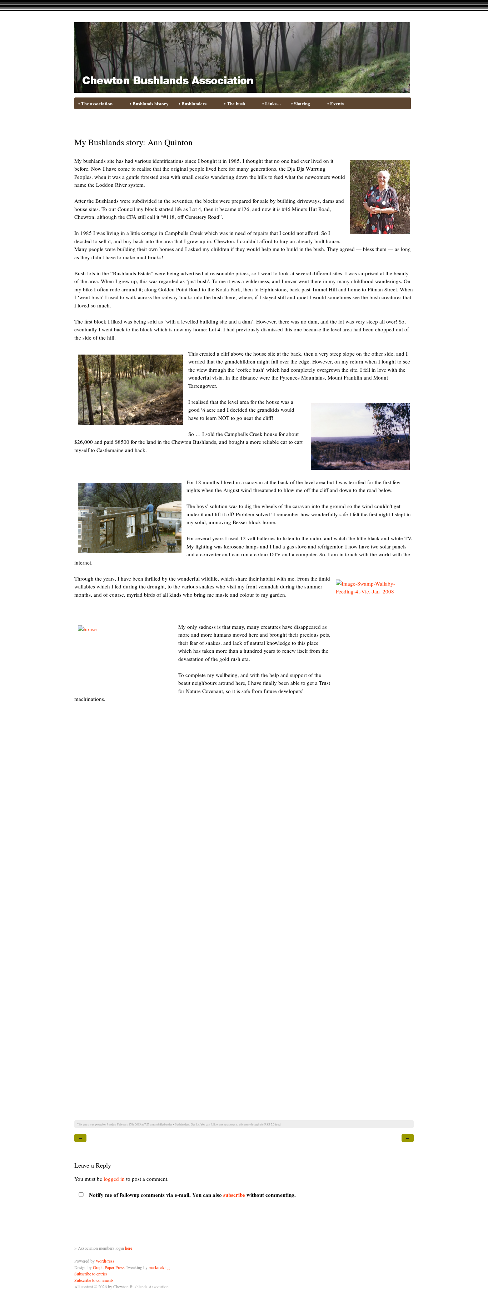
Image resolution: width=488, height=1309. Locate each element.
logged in (114, 1178)
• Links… (271, 103)
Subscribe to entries (91, 1274)
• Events (335, 103)
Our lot (195, 1124)
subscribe (234, 1195)
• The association (94, 104)
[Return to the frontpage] (242, 88)
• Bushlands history (149, 103)
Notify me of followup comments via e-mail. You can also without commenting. (192, 1195)
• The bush (233, 104)
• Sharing (299, 104)
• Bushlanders (190, 104)
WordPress (105, 1261)
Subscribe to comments (94, 1280)
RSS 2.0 (269, 1124)
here (128, 1248)
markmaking (159, 1267)
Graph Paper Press (109, 1267)
